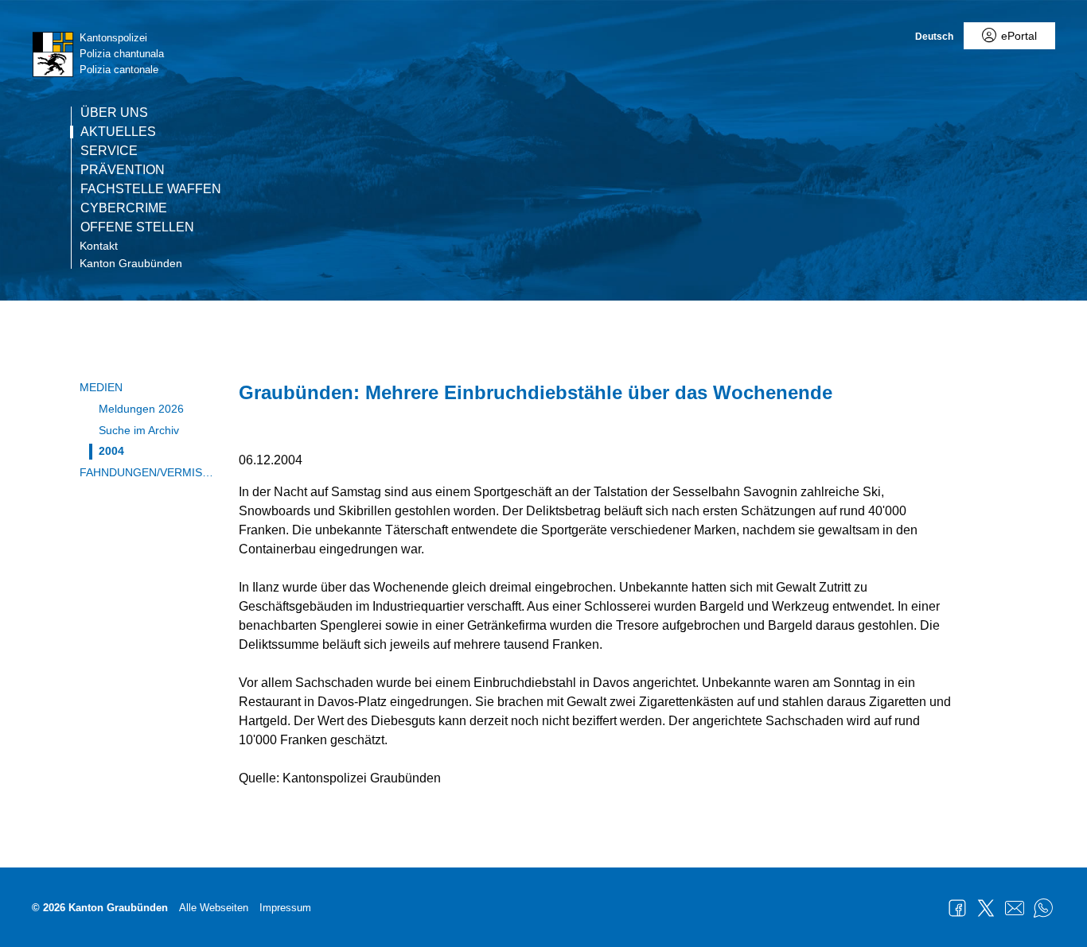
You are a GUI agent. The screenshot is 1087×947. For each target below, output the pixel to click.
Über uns (114, 113)
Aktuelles (118, 132)
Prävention (122, 170)
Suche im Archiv (139, 430)
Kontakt (99, 245)
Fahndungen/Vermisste (147, 472)
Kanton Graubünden (131, 263)
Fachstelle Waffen (150, 189)
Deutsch (934, 36)
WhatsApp (1043, 908)
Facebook (957, 908)
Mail (1015, 908)
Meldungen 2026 (141, 408)
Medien (101, 387)
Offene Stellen (137, 227)
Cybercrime (123, 208)
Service (109, 151)
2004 (111, 450)
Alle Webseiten (213, 908)
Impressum (285, 908)
